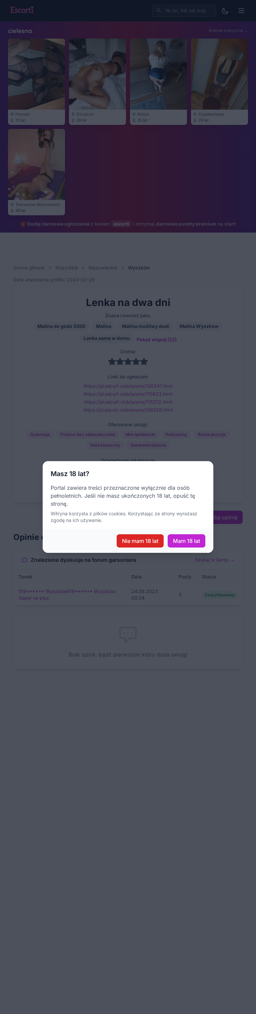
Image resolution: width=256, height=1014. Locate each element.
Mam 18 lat (186, 541)
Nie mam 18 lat (140, 541)
